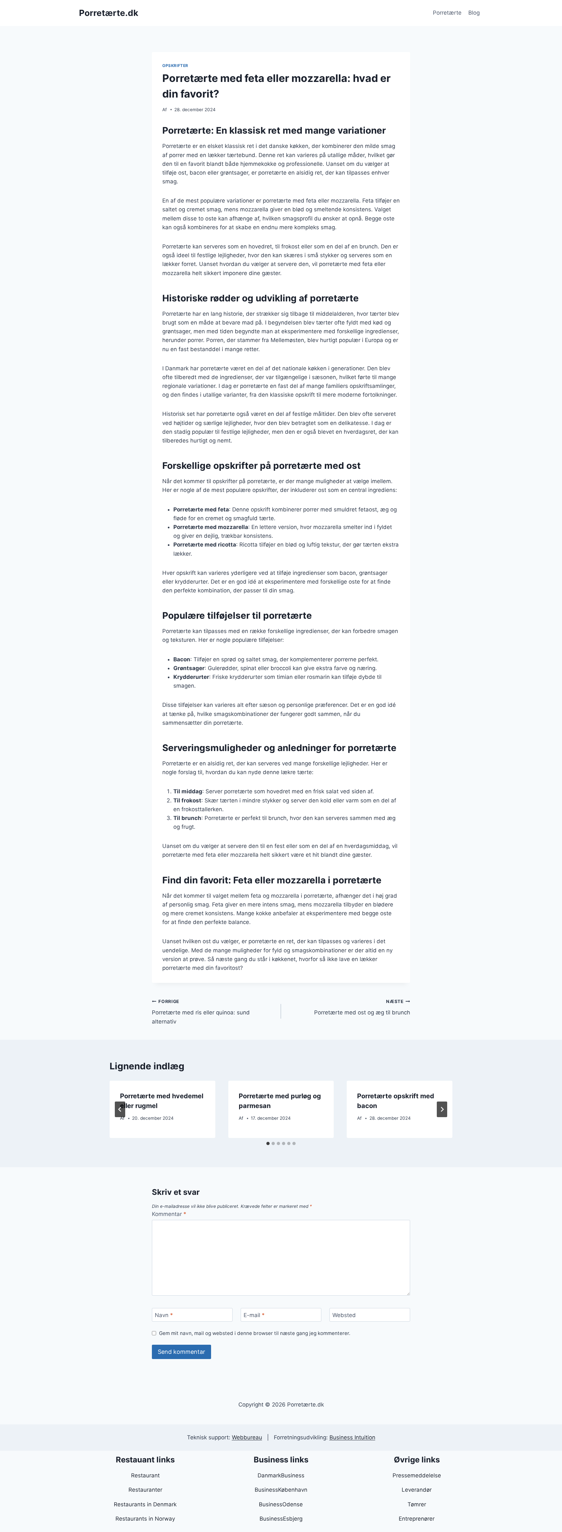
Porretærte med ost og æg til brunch (362, 1007)
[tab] (268, 1143)
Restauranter (145, 1489)
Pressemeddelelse (417, 1475)
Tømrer (417, 1504)
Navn (164, 1315)
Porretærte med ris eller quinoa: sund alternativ (201, 1012)
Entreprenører (417, 1518)
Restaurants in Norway (145, 1518)
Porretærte (447, 12)
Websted (344, 1315)
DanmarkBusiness (281, 1475)
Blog (474, 12)
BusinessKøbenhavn (281, 1489)
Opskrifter (175, 65)
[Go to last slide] (120, 1109)
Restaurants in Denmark (145, 1504)
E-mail (254, 1315)
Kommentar (169, 1214)
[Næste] (442, 1109)
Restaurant (145, 1475)
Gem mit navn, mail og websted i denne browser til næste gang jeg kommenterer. (254, 1333)
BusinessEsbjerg (281, 1518)
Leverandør (417, 1489)
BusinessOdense (281, 1504)
